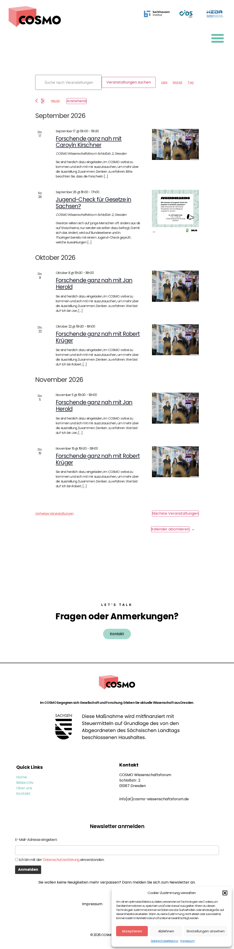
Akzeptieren (132, 931)
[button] (225, 893)
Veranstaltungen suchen (128, 82)
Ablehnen (166, 931)
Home (21, 777)
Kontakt (23, 793)
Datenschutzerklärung (164, 941)
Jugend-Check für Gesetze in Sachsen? (93, 203)
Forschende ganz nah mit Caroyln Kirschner (89, 142)
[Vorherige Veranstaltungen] (36, 101)
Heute (55, 101)
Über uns (24, 788)
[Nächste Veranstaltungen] (42, 101)
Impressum (187, 941)
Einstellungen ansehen (206, 931)
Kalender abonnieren (170, 529)
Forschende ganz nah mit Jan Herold (94, 283)
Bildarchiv (25, 782)
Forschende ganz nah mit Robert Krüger (98, 337)
